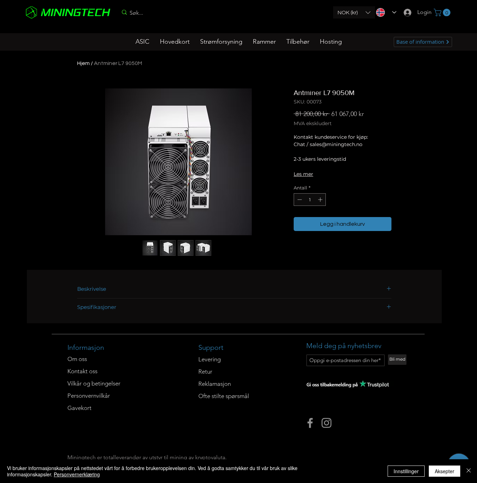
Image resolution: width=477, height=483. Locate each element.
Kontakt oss (82, 371)
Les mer (303, 174)
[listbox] (354, 12)
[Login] (405, 12)
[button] (354, 12)
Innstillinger (406, 471)
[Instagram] (326, 423)
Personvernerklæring (77, 474)
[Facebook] (310, 423)
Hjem (83, 63)
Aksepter (444, 471)
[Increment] (321, 200)
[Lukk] (468, 471)
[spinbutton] (310, 200)
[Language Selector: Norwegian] (383, 12)
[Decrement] (299, 200)
